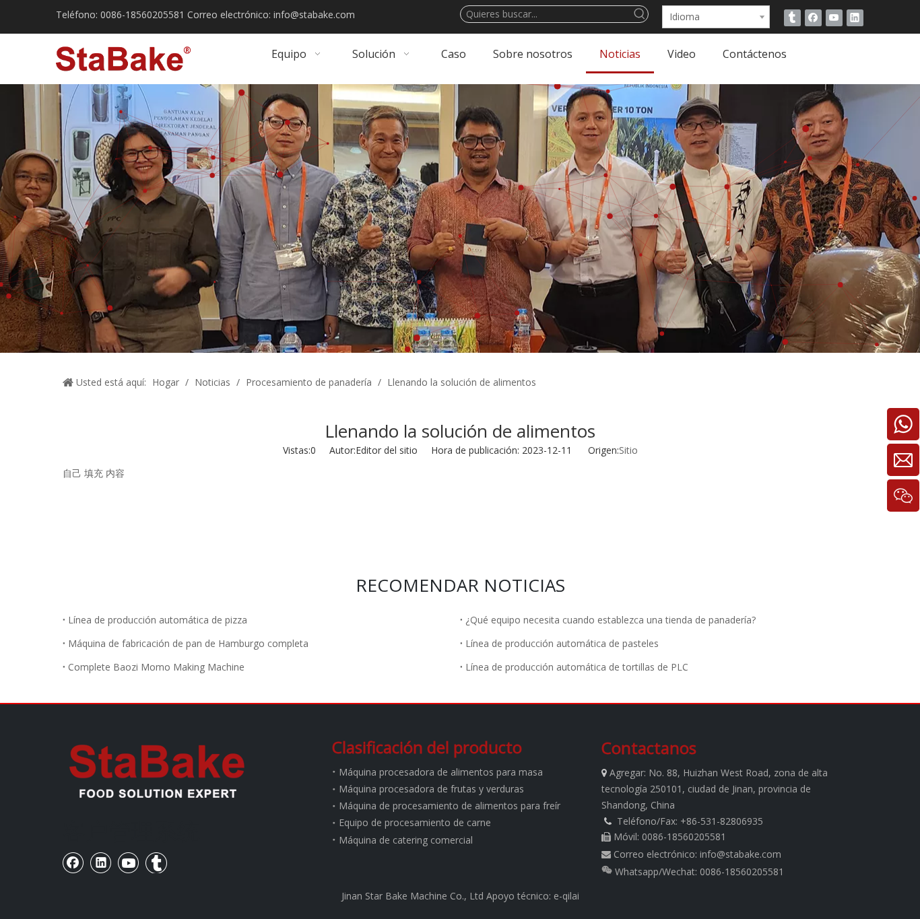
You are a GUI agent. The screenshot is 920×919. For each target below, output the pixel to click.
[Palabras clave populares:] (640, 14)
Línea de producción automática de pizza (157, 619)
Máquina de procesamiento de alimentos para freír (449, 805)
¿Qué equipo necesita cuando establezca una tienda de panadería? (610, 619)
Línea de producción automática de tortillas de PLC (576, 666)
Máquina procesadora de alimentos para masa (441, 771)
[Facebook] (813, 17)
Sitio (628, 450)
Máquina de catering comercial (406, 839)
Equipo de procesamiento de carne (415, 822)
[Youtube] (834, 17)
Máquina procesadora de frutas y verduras (431, 788)
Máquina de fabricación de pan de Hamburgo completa (188, 643)
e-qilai (566, 895)
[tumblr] (792, 17)
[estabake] (156, 771)
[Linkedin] (855, 17)
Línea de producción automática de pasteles (562, 643)
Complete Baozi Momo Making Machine (156, 666)
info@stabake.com (740, 854)
